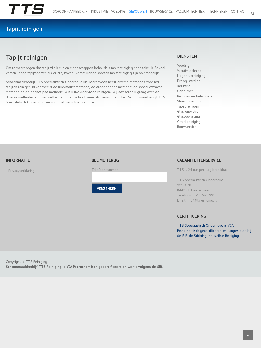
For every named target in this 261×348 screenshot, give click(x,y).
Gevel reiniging (189, 121)
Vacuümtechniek (190, 11)
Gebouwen (138, 11)
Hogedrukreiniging (191, 75)
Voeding (118, 11)
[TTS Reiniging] (26, 9)
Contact (238, 11)
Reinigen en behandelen (195, 96)
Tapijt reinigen (188, 106)
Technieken (218, 11)
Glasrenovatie (187, 111)
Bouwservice (161, 11)
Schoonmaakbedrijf (70, 11)
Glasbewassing (188, 116)
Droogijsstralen (188, 80)
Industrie (99, 11)
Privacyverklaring (21, 170)
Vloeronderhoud (189, 101)
